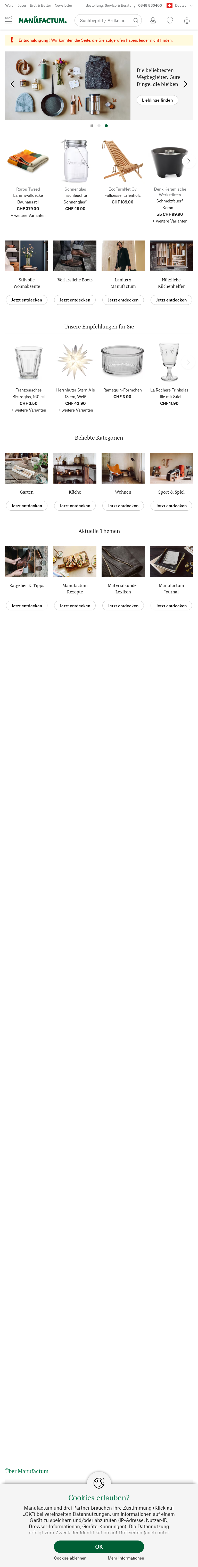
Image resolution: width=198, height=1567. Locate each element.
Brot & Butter (40, 5)
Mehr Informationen (126, 1557)
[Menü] (9, 20)
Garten (27, 492)
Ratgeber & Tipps (26, 585)
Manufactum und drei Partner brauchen (68, 1508)
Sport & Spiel (171, 492)
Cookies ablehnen (70, 1557)
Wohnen (123, 492)
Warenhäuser (15, 5)
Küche (75, 492)
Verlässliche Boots (75, 280)
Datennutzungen (91, 1514)
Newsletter (63, 5)
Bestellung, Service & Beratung (124, 5)
